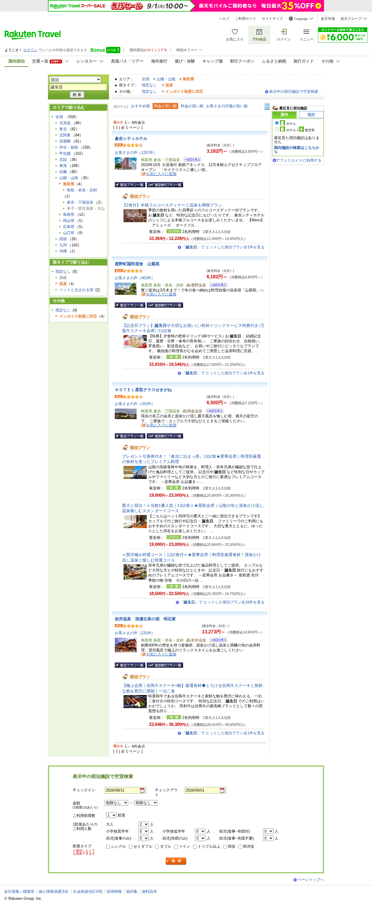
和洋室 (248, 846)
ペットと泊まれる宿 (76, 290)
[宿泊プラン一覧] (130, 184)
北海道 (65, 123)
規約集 (131, 891)
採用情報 (114, 891)
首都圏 (65, 141)
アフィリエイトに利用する (298, 160)
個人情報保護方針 (54, 891)
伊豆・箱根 (68, 147)
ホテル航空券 (300, 130)
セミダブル (142, 846)
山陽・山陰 (166, 79)
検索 (176, 861)
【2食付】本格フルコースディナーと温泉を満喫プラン (172, 205)
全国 (145, 79)
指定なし (149, 85)
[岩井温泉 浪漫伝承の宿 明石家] (216, 641)
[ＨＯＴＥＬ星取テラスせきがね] (212, 411)
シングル (118, 846)
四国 (63, 239)
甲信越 (65, 153)
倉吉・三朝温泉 (80, 202)
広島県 (68, 227)
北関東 (65, 135)
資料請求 (149, 891)
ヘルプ (224, 19)
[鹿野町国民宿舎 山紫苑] (216, 286)
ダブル (165, 846)
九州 (63, 245)
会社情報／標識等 (19, 891)
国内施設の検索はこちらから (296, 149)
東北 (63, 129)
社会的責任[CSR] (87, 891)
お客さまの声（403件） (135, 278)
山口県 (68, 233)
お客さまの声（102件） (135, 404)
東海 (63, 165)
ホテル (291, 123)
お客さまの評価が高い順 (227, 106)
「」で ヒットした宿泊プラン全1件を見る (223, 247)
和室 (231, 846)
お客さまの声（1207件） (136, 152)
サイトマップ (272, 19)
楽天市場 (328, 19)
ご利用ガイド (245, 19)
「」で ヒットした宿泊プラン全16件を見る (222, 602)
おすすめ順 (140, 106)
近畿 (63, 172)
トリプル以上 (209, 846)
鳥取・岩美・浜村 (82, 190)
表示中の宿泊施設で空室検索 (293, 91)
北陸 (63, 159)
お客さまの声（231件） (135, 633)
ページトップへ (311, 879)
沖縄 (63, 251)
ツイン (184, 846)
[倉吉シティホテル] (190, 160)
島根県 (68, 214)
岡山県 (68, 220)
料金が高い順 (192, 106)
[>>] (267, 106)
